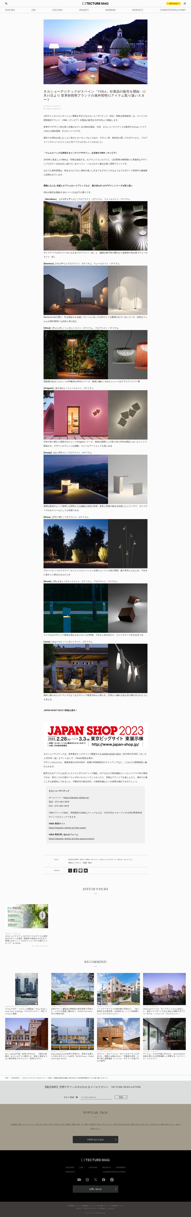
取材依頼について (117, 1205)
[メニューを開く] (185, 3)
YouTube (62, 1124)
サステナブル (108, 1124)
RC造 (153, 1124)
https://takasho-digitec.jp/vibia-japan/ (67, 827)
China (142, 1124)
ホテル (120, 859)
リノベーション (29, 1124)
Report (178, 1124)
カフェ (172, 1124)
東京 (20, 1124)
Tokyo (46, 1124)
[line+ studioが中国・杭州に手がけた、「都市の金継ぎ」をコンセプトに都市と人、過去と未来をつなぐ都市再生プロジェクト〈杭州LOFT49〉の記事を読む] (26, 1034)
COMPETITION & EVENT (173, 10)
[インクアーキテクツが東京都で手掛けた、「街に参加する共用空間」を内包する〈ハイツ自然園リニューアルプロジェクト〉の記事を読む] (118, 989)
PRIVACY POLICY (90, 1208)
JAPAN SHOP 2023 (111, 754)
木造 (56, 1124)
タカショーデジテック (108, 859)
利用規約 (102, 1208)
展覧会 (68, 1124)
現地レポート (96, 1128)
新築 (162, 1124)
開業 (132, 1124)
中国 (120, 1124)
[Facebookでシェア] (75, 871)
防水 (90, 863)
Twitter (95, 1180)
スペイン (95, 859)
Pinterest (112, 1180)
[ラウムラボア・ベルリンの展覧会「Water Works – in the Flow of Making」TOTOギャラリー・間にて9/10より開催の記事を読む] (26, 989)
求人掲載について (103, 1205)
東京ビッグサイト (75, 863)
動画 (74, 1124)
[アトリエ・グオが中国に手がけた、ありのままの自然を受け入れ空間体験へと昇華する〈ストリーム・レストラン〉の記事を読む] (164, 1034)
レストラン (129, 859)
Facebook (104, 1180)
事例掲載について (88, 1205)
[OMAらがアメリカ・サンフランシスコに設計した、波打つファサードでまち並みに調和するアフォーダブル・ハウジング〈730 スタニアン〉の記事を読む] (164, 989)
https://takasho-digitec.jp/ (76, 797)
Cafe (158, 1124)
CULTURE (57, 10)
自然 (115, 1124)
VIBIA (88, 859)
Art (83, 1124)
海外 (78, 1124)
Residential (126, 1124)
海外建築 (14, 1124)
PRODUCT (137, 10)
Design (99, 1124)
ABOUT (79, 1208)
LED (82, 859)
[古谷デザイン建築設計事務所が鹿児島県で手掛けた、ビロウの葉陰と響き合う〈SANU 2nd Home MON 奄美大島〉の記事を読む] (72, 989)
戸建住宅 (93, 1124)
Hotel (137, 1124)
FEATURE (10, 10)
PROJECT (84, 10)
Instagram (87, 1180)
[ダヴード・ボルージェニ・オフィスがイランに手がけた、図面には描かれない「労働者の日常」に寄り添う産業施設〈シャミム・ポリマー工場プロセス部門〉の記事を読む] (118, 1034)
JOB (33, 10)
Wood (51, 1124)
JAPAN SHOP (73, 859)
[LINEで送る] (81, 871)
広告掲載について (73, 1205)
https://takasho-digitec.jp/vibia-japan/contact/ (71, 838)
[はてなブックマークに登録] (86, 871)
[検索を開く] (6, 3)
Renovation (39, 1124)
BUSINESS (111, 10)
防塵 (85, 863)
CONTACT (111, 1208)
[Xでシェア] (70, 871)
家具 (167, 1124)
